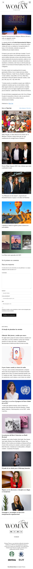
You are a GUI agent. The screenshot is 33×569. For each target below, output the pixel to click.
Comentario (4, 272)
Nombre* (4, 290)
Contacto (16, 536)
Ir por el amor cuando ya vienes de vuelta (14, 367)
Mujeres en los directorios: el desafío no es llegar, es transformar (16, 490)
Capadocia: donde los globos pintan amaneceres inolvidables (15, 226)
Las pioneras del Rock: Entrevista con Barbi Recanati (14, 436)
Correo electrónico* (6, 296)
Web (3, 301)
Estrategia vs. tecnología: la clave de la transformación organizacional (13, 513)
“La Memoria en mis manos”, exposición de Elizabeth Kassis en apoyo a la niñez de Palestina (15, 196)
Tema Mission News (12, 566)
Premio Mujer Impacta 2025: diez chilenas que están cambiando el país (16, 167)
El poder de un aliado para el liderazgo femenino (16, 468)
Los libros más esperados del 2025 (11, 255)
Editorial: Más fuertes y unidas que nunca (14, 335)
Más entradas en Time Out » (25, 108)
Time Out (11, 103)
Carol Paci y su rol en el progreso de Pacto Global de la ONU (16, 402)
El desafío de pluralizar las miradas (12, 329)
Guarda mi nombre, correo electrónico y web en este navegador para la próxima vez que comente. (16, 310)
